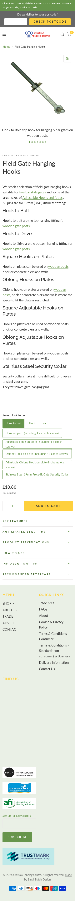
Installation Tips (19, 563)
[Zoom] (67, 58)
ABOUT (8, 610)
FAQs (43, 609)
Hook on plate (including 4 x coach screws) (32, 433)
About (43, 616)
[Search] (62, 34)
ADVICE (8, 623)
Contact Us (47, 669)
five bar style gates (32, 192)
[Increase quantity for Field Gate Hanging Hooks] (19, 506)
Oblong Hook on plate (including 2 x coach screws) (37, 453)
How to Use (13, 553)
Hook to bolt (13, 423)
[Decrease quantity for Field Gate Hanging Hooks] (5, 506)
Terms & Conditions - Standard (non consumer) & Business (54, 650)
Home (6, 46)
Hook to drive (37, 423)
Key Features (15, 521)
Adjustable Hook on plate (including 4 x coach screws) (34, 444)
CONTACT (10, 629)
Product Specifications (25, 542)
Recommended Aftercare (26, 574)
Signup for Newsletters (16, 815)
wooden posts (58, 266)
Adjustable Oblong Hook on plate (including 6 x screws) (35, 465)
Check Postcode (49, 21)
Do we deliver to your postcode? (37, 14)
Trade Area (46, 603)
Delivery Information (54, 662)
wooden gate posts (16, 226)
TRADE (7, 616)
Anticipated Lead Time (24, 531)
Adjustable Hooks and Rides (42, 198)
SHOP (6, 603)
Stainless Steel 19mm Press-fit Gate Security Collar (37, 474)
